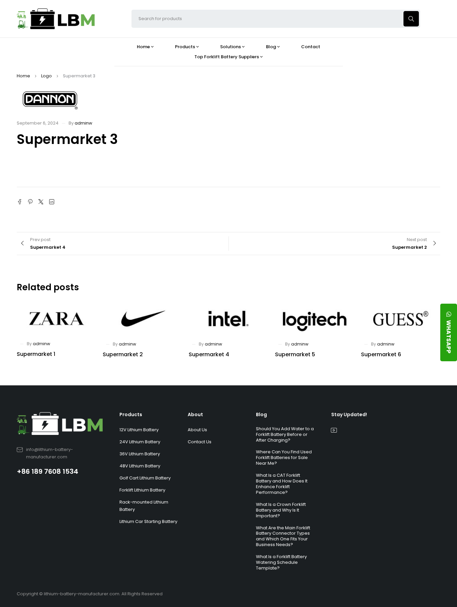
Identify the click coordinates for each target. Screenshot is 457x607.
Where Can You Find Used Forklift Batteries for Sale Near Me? (284, 457)
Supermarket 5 (295, 354)
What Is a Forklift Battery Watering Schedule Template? (281, 562)
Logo (46, 76)
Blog (261, 414)
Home (23, 76)
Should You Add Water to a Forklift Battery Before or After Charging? (285, 434)
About (195, 414)
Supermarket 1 (36, 354)
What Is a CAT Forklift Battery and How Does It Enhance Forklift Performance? (281, 484)
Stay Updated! (349, 414)
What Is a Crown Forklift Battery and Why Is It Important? (281, 510)
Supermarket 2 (123, 354)
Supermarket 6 (381, 354)
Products (130, 414)
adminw (83, 123)
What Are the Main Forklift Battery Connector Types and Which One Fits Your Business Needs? (283, 536)
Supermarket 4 (209, 354)
